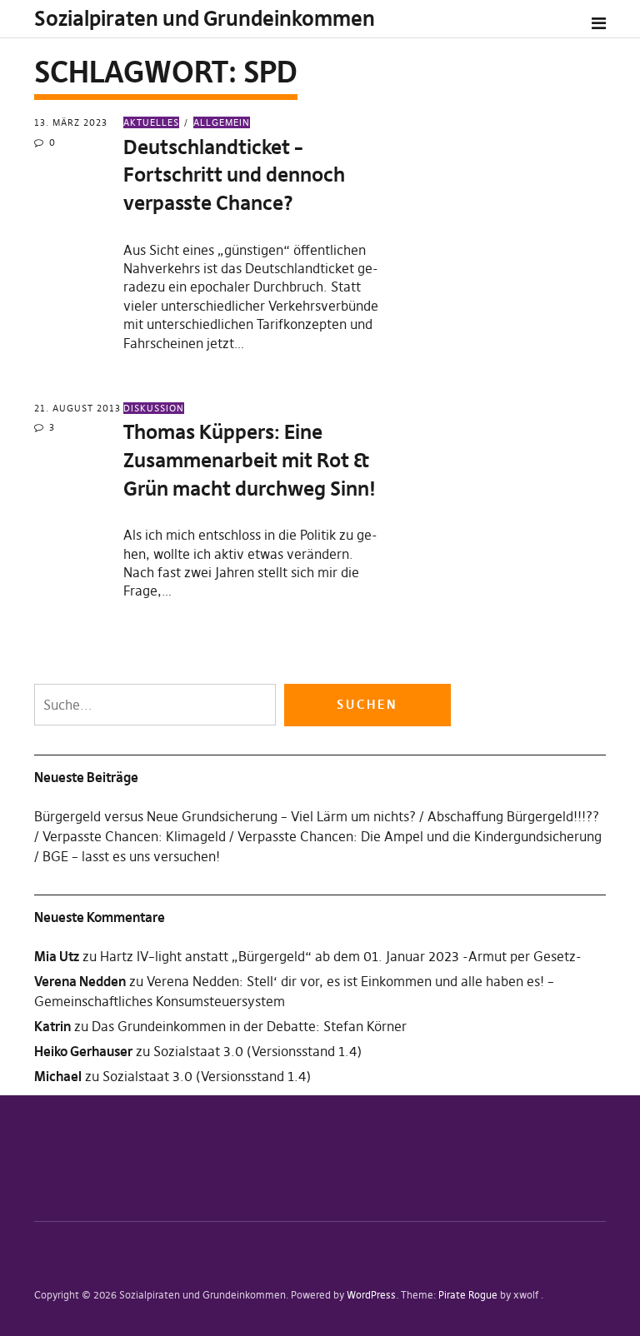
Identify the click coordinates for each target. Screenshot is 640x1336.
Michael (58, 1076)
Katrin (52, 1026)
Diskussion (153, 408)
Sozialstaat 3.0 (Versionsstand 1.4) (257, 1051)
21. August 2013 (77, 408)
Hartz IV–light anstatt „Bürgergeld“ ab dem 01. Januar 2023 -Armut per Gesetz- (341, 956)
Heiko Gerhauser (83, 1051)
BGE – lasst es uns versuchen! (131, 856)
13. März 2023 (71, 122)
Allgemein (221, 122)
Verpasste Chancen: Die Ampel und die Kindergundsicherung (420, 836)
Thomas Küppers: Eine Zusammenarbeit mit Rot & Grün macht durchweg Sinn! (249, 460)
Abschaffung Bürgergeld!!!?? (513, 816)
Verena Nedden (80, 981)
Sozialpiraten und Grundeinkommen (204, 19)
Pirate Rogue (468, 1295)
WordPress (371, 1295)
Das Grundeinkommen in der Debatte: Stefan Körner (249, 1026)
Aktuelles (151, 122)
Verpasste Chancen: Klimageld (134, 836)
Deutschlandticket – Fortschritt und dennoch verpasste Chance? (234, 175)
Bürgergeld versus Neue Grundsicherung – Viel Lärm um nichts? (225, 816)
